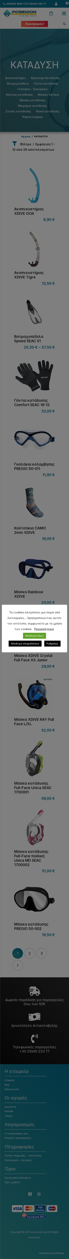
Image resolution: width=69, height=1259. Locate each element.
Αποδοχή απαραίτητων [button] (25, 643)
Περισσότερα (44, 629)
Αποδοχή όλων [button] (34, 635)
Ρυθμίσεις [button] (52, 643)
